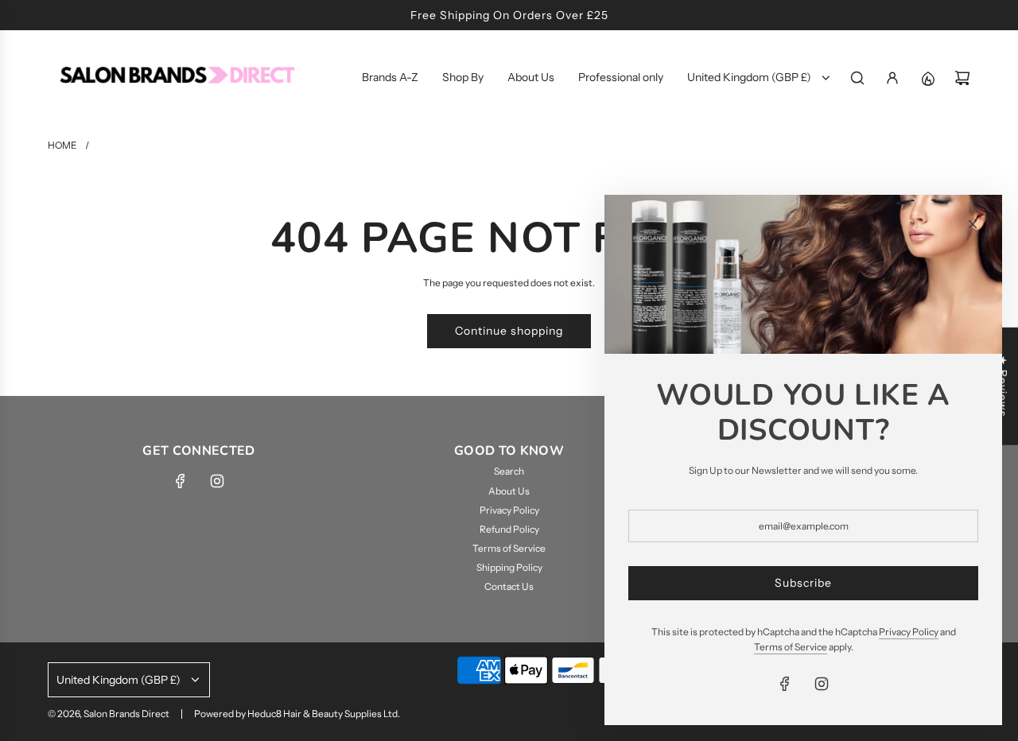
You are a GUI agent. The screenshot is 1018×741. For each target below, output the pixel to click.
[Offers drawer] (927, 77)
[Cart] (962, 77)
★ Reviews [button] (1003, 386)
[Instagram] (217, 481)
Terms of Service (790, 647)
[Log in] (892, 77)
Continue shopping (509, 331)
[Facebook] (180, 481)
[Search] (857, 77)
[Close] (972, 224)
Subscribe (803, 583)
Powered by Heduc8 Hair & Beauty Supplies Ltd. (297, 714)
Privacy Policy (908, 632)
